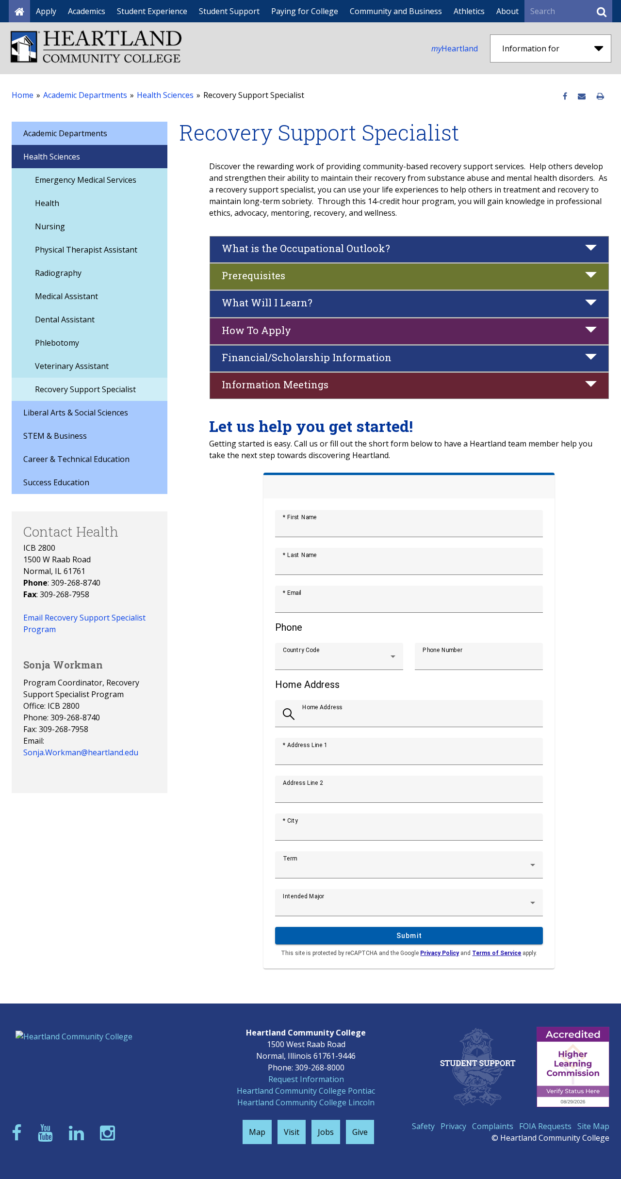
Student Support (229, 11)
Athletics (469, 11)
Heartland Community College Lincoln (306, 1102)
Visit (291, 1132)
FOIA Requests (545, 1126)
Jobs (326, 1132)
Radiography (58, 273)
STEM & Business (55, 435)
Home (22, 95)
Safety (423, 1126)
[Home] (19, 11)
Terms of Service (496, 953)
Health (47, 203)
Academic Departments (85, 95)
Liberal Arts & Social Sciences (75, 412)
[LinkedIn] (78, 1133)
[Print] (600, 96)
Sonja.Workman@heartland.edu (80, 752)
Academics (86, 11)
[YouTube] (47, 1133)
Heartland (454, 48)
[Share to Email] (581, 96)
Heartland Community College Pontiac (306, 1090)
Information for (530, 48)
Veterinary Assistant (72, 366)
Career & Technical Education (76, 459)
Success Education (56, 482)
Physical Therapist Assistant (86, 249)
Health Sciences (165, 95)
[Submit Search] (601, 11)
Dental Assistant (65, 319)
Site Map (593, 1126)
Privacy (453, 1126)
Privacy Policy (439, 953)
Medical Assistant (66, 296)
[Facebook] (19, 1133)
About (507, 11)
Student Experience (152, 11)
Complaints (492, 1126)
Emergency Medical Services (85, 180)
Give (360, 1132)
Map (257, 1132)
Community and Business (396, 11)
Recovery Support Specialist (85, 389)
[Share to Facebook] (564, 96)
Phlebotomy (57, 342)
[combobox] (339, 660)
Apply (46, 11)
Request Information (306, 1079)
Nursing (50, 226)
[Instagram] (109, 1133)
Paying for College (304, 11)
